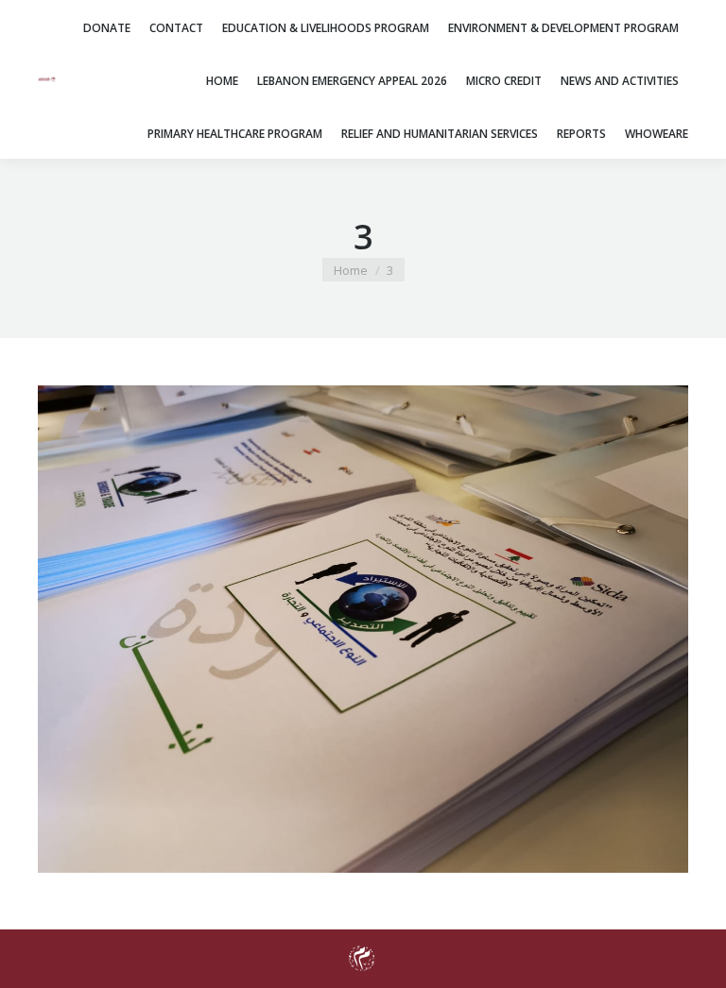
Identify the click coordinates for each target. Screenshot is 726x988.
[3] (363, 629)
